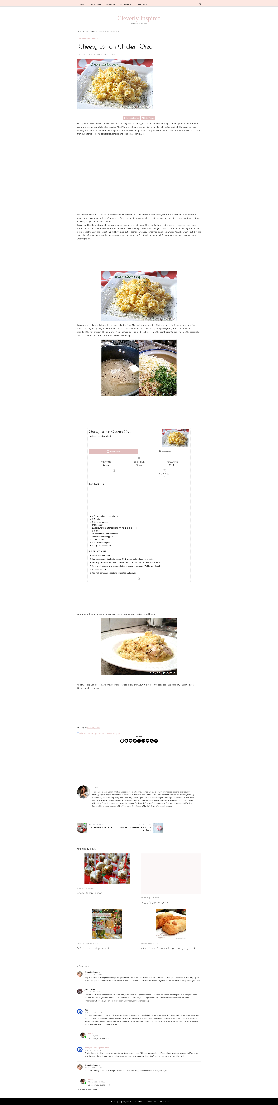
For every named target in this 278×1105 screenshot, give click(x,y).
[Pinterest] (139, 741)
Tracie (83, 54)
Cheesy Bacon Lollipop (89, 892)
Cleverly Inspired (139, 18)
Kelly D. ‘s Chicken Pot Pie (154, 902)
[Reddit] (130, 741)
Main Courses (84, 39)
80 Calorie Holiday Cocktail (93, 948)
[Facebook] (122, 741)
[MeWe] (143, 741)
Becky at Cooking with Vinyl (97, 1048)
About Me (111, 4)
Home (81, 4)
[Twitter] (126, 741)
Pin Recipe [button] (166, 451)
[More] (156, 741)
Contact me (143, 4)
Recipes (95, 39)
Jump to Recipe (132, 118)
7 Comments (114, 54)
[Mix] (147, 741)
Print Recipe (149, 118)
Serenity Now (93, 727)
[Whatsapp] (152, 741)
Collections (125, 4)
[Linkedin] (135, 741)
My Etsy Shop (95, 4)
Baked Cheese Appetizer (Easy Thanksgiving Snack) (168, 948)
